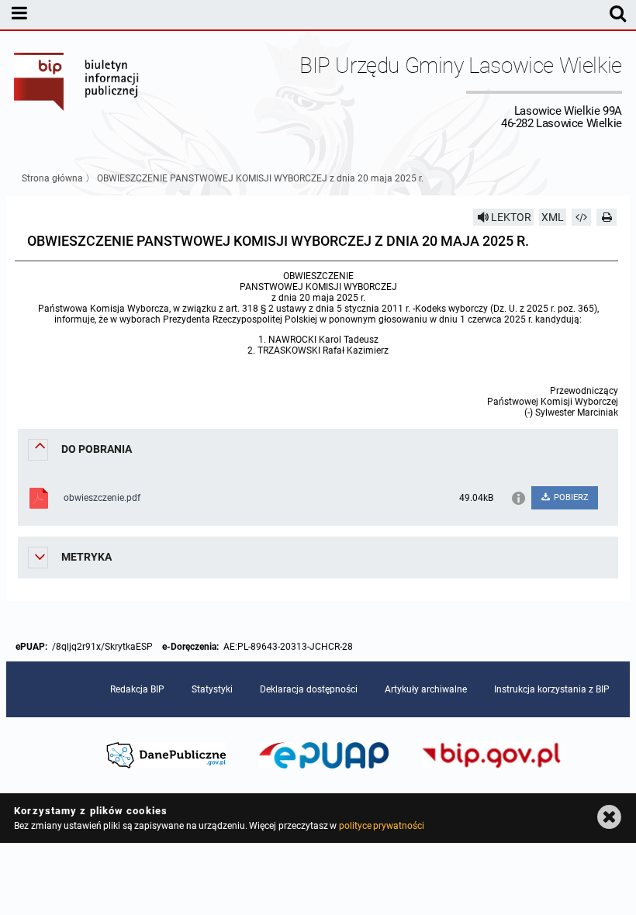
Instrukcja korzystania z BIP (552, 689)
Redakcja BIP (137, 689)
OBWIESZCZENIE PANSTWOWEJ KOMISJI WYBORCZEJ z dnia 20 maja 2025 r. (260, 178)
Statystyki (212, 689)
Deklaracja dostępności (309, 689)
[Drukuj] (606, 217)
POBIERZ (570, 497)
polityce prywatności (381, 825)
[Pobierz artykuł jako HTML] (582, 217)
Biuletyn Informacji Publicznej (77, 91)
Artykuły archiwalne (426, 689)
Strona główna (52, 178)
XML (552, 217)
